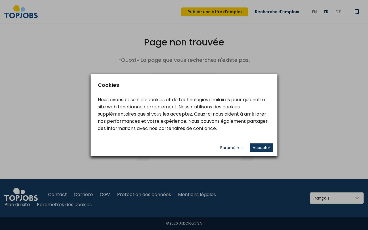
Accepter (261, 147)
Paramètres (231, 147)
